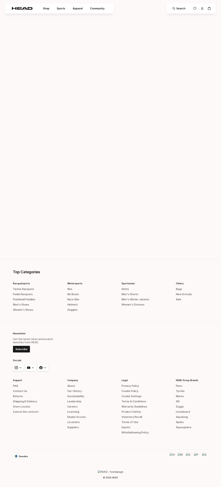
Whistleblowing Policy (135, 432)
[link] (194, 8)
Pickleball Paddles (24, 299)
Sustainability (75, 396)
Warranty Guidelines (134, 406)
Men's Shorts (130, 294)
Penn (179, 385)
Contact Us (20, 391)
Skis (69, 289)
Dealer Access (76, 417)
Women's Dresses (133, 304)
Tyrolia (180, 391)
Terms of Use (130, 422)
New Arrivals (184, 294)
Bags (179, 289)
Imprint (126, 427)
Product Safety (131, 411)
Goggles (72, 309)
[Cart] (209, 8)
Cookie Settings (131, 396)
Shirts (125, 289)
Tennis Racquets (23, 289)
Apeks (180, 422)
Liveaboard (183, 411)
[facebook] (43, 367)
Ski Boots (73, 294)
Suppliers (73, 427)
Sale (178, 299)
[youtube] (30, 367)
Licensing (73, 411)
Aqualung (182, 417)
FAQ (15, 385)
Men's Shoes (21, 304)
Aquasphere (183, 427)
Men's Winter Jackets (135, 299)
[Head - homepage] (22, 8)
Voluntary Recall (132, 417)
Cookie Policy (130, 391)
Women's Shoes (23, 309)
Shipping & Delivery (25, 401)
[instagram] (18, 367)
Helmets (72, 304)
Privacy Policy (130, 385)
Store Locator (22, 406)
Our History (74, 391)
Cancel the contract (26, 411)
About (71, 385)
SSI (178, 401)
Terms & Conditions (134, 401)
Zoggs (180, 406)
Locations (73, 422)
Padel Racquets (23, 294)
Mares (180, 396)
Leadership (74, 401)
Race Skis (73, 299)
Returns (18, 396)
